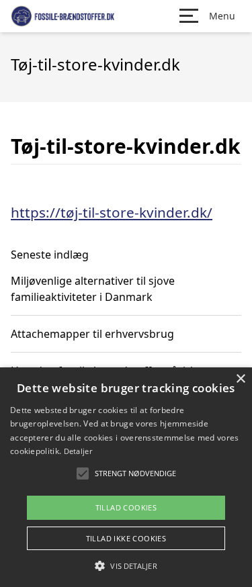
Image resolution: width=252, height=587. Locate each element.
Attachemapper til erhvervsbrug (92, 333)
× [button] (240, 379)
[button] (126, 565)
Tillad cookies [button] (126, 507)
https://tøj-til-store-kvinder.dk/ (111, 212)
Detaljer (78, 451)
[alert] (126, 477)
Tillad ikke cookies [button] (126, 538)
